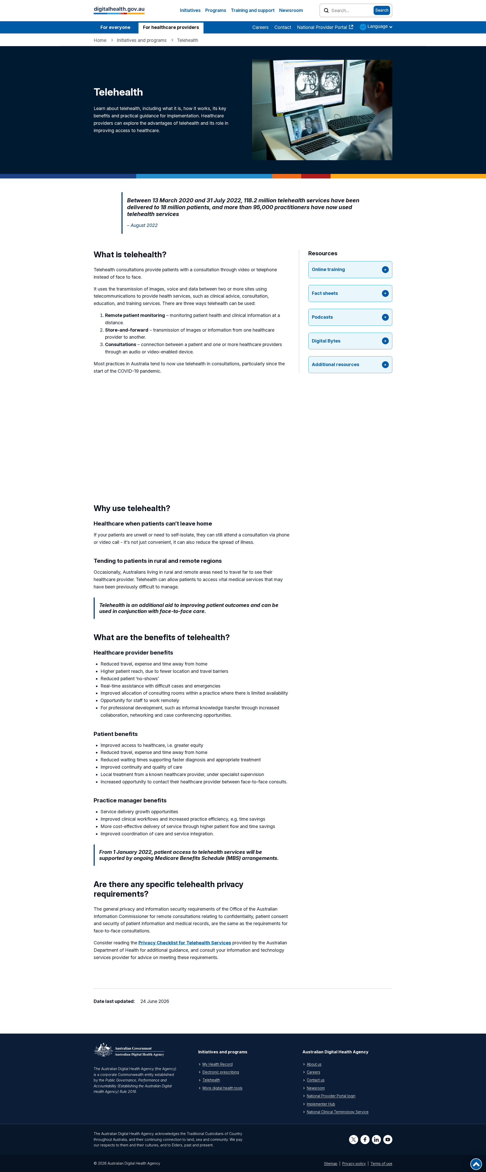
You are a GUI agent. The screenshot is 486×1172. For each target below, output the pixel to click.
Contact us (316, 1080)
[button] (350, 269)
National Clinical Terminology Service (338, 1112)
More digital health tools (222, 1088)
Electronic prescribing (220, 1072)
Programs (215, 10)
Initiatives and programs (142, 40)
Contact (282, 27)
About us (314, 1064)
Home (100, 40)
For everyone (115, 27)
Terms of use (381, 1163)
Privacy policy (354, 1163)
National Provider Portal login (331, 1096)
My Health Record (217, 1064)
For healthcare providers (171, 27)
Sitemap (330, 1163)
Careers (260, 27)
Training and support (253, 10)
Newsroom (291, 10)
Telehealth (211, 1080)
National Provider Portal (322, 27)
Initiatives (190, 10)
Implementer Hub (321, 1104)
